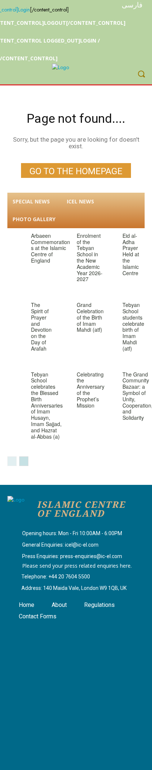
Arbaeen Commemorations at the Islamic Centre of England (50, 248)
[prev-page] (12, 461)
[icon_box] (64, 533)
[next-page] (23, 461)
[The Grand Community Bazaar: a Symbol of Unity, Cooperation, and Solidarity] (108, 378)
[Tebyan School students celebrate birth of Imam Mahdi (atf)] (108, 308)
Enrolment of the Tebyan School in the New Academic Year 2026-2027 (90, 257)
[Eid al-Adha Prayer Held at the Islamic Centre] (108, 239)
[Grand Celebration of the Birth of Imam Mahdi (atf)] (62, 308)
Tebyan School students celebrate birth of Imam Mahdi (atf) (133, 326)
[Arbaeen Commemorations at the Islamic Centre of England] (16, 239)
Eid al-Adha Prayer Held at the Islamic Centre (130, 254)
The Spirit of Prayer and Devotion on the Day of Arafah (41, 326)
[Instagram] (38, 631)
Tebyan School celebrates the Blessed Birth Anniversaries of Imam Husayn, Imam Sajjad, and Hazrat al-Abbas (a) (47, 405)
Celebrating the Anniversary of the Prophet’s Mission (90, 390)
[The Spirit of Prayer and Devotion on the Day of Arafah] (16, 308)
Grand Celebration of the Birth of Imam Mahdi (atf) (90, 317)
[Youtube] (57, 631)
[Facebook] (20, 631)
